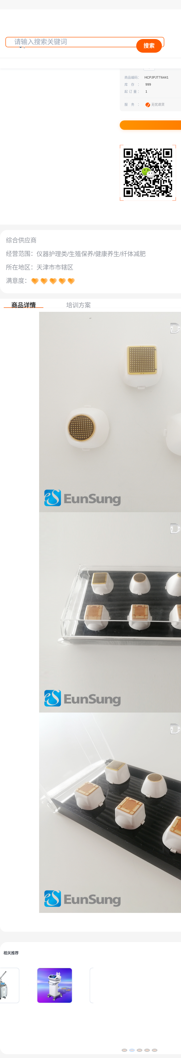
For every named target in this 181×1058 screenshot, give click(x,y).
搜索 (149, 46)
